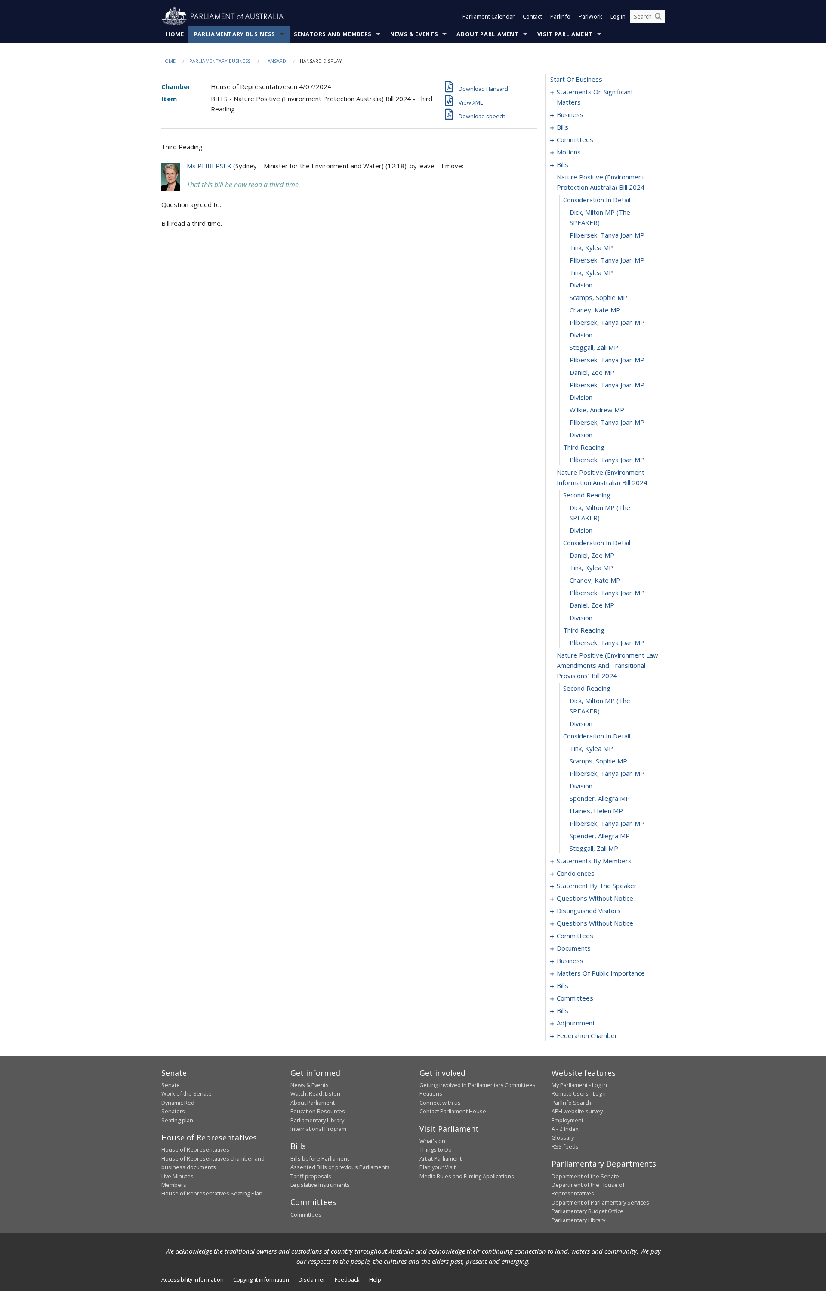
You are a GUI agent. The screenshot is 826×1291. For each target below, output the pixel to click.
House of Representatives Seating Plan (211, 1193)
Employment (567, 1120)
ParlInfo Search (571, 1102)
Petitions (430, 1093)
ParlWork (590, 16)
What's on (432, 1141)
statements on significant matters (595, 96)
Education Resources (317, 1111)
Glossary (563, 1137)
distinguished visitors (589, 910)
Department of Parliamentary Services (600, 1202)
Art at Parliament (440, 1158)
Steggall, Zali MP (594, 347)
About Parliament (487, 34)
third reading (583, 447)
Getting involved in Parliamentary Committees (477, 1085)
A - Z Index (565, 1129)
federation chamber (587, 1035)
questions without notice (595, 898)
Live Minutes (177, 1176)
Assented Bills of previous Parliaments (340, 1167)
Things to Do (435, 1149)
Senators (173, 1111)
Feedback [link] (347, 1279)
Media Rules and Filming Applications (466, 1176)
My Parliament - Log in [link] (579, 1085)
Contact (532, 16)
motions (569, 152)
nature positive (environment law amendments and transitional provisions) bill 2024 (607, 665)
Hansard (275, 61)
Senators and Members (333, 34)
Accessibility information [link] (192, 1279)
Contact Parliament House (452, 1111)
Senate (170, 1085)
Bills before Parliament (319, 1158)
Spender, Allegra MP (600, 798)
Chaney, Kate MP (595, 310)
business (570, 114)
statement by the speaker (597, 885)
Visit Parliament (565, 34)
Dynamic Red (177, 1102)
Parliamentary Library (317, 1120)
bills (562, 127)
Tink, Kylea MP (591, 247)
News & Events (414, 34)
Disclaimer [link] (312, 1279)
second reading (586, 495)
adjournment (576, 1023)
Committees (305, 1214)
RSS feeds (565, 1146)
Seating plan (177, 1120)
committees (575, 139)
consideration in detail (596, 199)
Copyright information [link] (261, 1279)
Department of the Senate (585, 1176)
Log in (618, 16)
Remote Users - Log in (580, 1093)
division (581, 285)
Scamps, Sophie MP (598, 297)
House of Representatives (195, 1149)
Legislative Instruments (320, 1185)
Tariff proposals (310, 1176)
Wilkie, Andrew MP (597, 409)
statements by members (594, 860)
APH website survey (577, 1111)
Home (175, 34)
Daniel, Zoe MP (592, 372)
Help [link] (375, 1279)
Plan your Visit (437, 1167)
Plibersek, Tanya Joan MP (607, 235)
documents (574, 948)
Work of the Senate (186, 1093)
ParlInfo (560, 16)
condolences (576, 873)
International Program (318, 1129)
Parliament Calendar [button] (488, 16)
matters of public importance (601, 973)
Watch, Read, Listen (315, 1093)
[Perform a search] (658, 16)
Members (173, 1185)
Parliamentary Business (234, 34)
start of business (576, 79)
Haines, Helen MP (596, 810)
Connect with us (440, 1102)
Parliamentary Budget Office (587, 1211)
